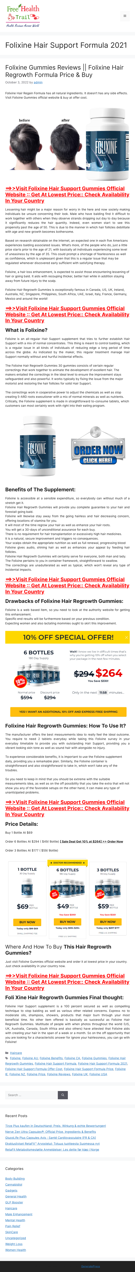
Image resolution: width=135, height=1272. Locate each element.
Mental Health (15, 1220)
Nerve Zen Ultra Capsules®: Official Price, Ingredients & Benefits (50, 1132)
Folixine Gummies (94, 1058)
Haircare (16, 1053)
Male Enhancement (18, 1214)
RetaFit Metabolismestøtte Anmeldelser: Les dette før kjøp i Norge (52, 1149)
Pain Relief (12, 1226)
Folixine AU (30, 1058)
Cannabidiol (13, 1184)
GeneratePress (90, 1266)
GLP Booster (14, 1202)
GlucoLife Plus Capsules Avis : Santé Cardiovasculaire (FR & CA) (50, 1137)
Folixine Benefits (51, 1058)
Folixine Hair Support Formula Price (88, 1069)
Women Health (15, 1250)
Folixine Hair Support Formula (55, 1063)
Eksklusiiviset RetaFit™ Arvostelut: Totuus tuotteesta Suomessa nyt (52, 1143)
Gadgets (11, 1190)
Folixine (15, 1058)
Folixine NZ (17, 1074)
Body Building (15, 1178)
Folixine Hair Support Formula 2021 (102, 1063)
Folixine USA (98, 1074)
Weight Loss (13, 1244)
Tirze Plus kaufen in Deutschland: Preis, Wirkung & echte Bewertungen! (55, 1126)
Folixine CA (72, 1058)
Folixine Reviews (58, 1074)
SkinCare (11, 1232)
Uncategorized (15, 1238)
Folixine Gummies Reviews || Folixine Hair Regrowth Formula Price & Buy (64, 71)
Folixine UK (80, 1074)
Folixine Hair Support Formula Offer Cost (33, 1069)
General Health (16, 1196)
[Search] (63, 1095)
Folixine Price (36, 1074)
